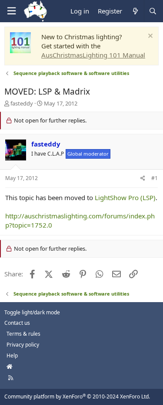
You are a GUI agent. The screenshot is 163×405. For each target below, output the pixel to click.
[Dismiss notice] (149, 36)
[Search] (152, 11)
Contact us (17, 323)
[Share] (142, 179)
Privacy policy (23, 344)
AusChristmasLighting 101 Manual (93, 55)
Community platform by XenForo (77, 396)
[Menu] (11, 11)
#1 (154, 178)
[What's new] (134, 11)
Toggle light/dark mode (32, 312)
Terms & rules (23, 333)
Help (12, 355)
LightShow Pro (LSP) (125, 197)
